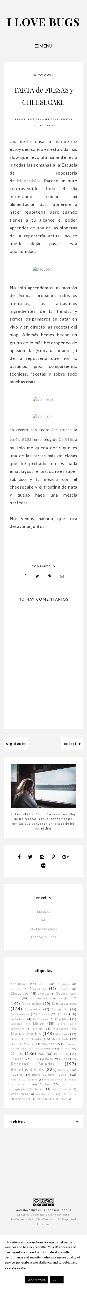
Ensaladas (33, 1009)
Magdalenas (61, 1028)
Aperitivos (19, 983)
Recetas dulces (43, 937)
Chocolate (19, 993)
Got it (57, 1279)
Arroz (43, 984)
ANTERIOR (72, 743)
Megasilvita (29, 180)
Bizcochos (38, 989)
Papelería (61, 1053)
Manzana (62, 1034)
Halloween (40, 1019)
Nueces (65, 1048)
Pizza (35, 1058)
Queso (64, 1058)
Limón (37, 1028)
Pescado (17, 1058)
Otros (17, 1053)
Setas (72, 1079)
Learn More (37, 1279)
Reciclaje (64, 1070)
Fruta (62, 1014)
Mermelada (60, 1038)
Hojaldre (62, 1019)
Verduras (18, 1094)
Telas (39, 1089)
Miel (14, 1043)
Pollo (49, 1058)
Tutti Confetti (62, 1089)
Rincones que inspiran (50, 1074)
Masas (15, 1039)
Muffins (29, 1043)
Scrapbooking (53, 1079)
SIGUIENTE (16, 743)
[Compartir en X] (37, 576)
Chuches (44, 993)
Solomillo (23, 1084)
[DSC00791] (43, 417)
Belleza (16, 988)
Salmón (33, 1079)
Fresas (20, 119)
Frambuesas (20, 1014)
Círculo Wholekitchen (46, 998)
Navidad (48, 1043)
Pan (43, 920)
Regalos (17, 1074)
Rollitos (16, 1079)
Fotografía (60, 1009)
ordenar (42, 1098)
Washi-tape (44, 1094)
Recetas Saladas (43, 928)
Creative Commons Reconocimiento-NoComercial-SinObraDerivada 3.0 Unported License (43, 1219)
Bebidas (43, 911)
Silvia (65, 438)
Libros (38, 1023)
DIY (73, 998)
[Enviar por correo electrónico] (62, 576)
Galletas (17, 1019)
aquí (27, 438)
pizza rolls (60, 1098)
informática (69, 1094)
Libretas (16, 1023)
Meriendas (34, 1038)
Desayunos (64, 1003)
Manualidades (26, 1033)
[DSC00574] (43, 269)
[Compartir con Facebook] (25, 576)
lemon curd (23, 1098)
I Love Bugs (43, 21)
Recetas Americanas (43, 119)
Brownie (64, 988)
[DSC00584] (43, 400)
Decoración (31, 1004)
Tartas (50, 125)
